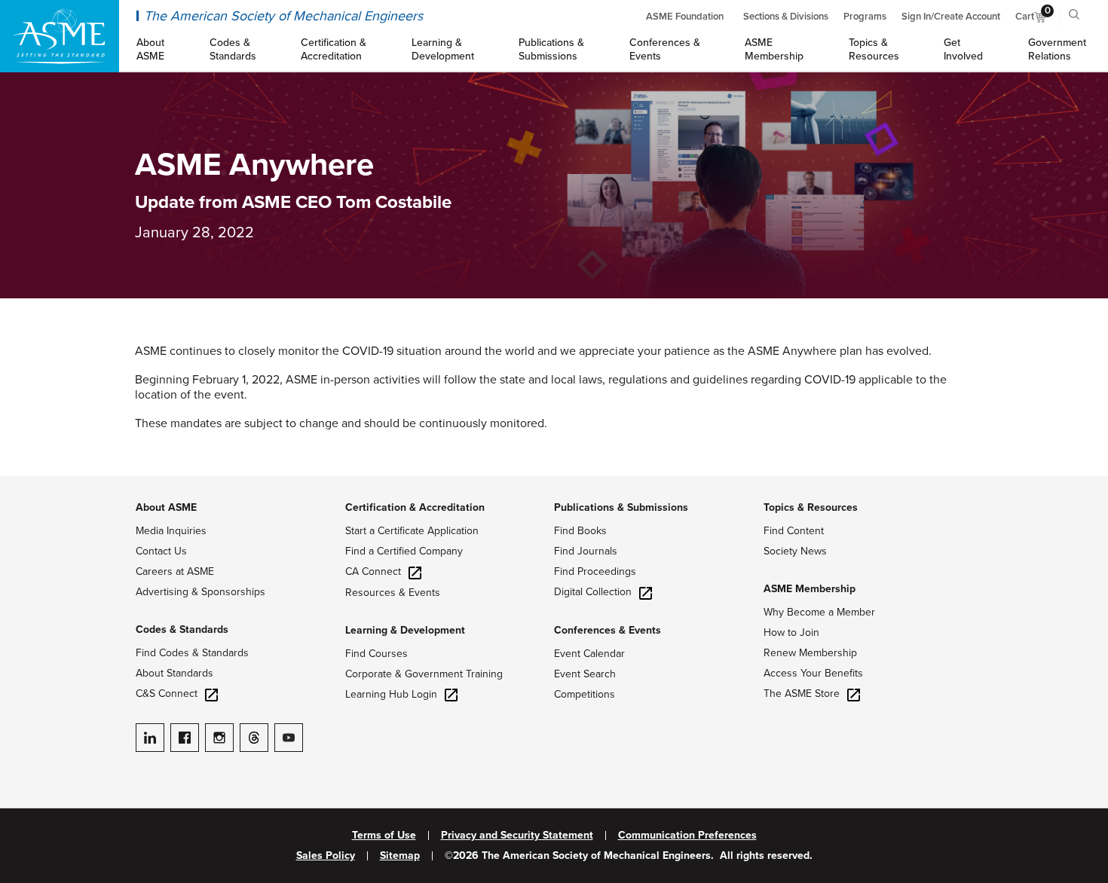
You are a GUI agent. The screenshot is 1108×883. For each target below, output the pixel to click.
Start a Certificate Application (412, 530)
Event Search (585, 674)
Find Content (794, 530)
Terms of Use (384, 835)
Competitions (584, 694)
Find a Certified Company (404, 551)
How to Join (791, 632)
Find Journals (585, 551)
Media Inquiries (171, 530)
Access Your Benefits (813, 673)
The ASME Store (802, 693)
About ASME (166, 507)
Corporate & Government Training (424, 674)
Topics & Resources (811, 507)
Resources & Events (392, 592)
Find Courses (376, 653)
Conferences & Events (607, 630)
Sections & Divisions (785, 17)
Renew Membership (810, 652)
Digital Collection (593, 591)
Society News (795, 551)
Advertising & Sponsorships (200, 591)
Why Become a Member (819, 612)
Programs (864, 17)
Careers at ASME (175, 571)
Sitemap (400, 855)
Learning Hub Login (391, 694)
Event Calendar (589, 653)
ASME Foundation (685, 17)
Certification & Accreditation (415, 507)
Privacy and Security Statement (517, 835)
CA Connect (373, 571)
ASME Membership (809, 588)
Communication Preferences (687, 835)
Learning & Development (405, 630)
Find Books (580, 530)
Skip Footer (30, 483)
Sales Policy (325, 855)
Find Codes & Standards (192, 652)
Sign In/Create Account (950, 17)
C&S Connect (166, 693)
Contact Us (161, 551)
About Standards (174, 673)
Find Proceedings (595, 571)
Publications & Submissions (621, 507)
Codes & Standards (182, 629)
